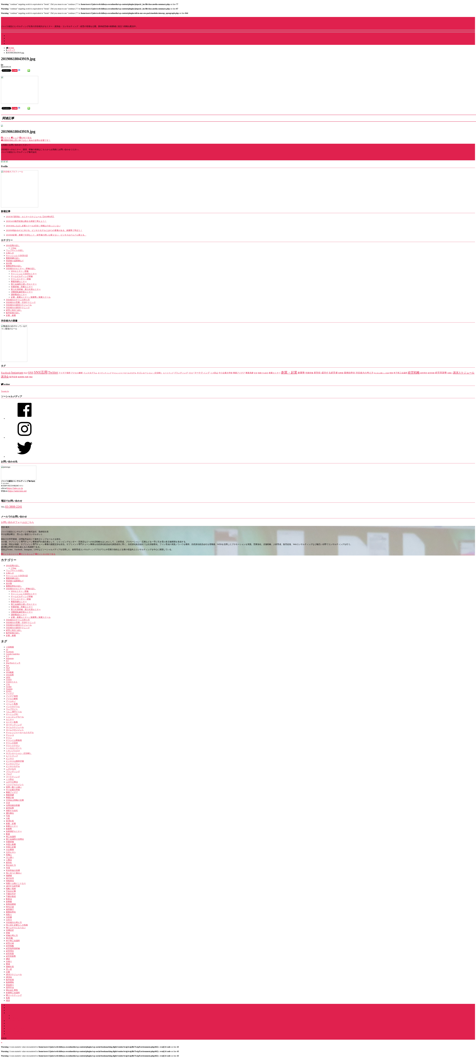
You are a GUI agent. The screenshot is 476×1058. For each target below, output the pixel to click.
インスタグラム (90, 373)
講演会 (5, 376)
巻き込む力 (11, 865)
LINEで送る (26, 138)
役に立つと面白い (14, 873)
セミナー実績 (12, 1026)
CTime (13, 248)
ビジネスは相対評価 (15, 761)
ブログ (191, 373)
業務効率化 (349, 373)
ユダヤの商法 (12, 782)
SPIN (8, 677)
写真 (8, 816)
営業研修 (309, 373)
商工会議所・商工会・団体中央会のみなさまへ (27, 1021)
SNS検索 (10, 672)
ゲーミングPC (12, 714)
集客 (27, 377)
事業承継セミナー (19, 281)
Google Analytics (13, 654)
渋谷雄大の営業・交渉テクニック (21, 302)
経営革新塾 (441, 372)
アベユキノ (11, 701)
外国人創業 (11, 844)
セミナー (10, 719)
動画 (8, 834)
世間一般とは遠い (14, 787)
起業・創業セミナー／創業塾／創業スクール (31, 297)
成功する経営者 (329, 372)
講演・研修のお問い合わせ (18, 1034)
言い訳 (9, 969)
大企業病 (10, 850)
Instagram (17, 372)
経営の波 (10, 943)
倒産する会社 (263, 373)
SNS (30, 372)
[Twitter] (24, 457)
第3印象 (9, 938)
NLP (26, 373)
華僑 (8, 964)
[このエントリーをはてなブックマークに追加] (19, 70)
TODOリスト (12, 682)
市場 (8, 868)
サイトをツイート (11, 554)
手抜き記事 (11, 891)
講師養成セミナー (19, 294)
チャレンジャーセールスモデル (124, 373)
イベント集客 (12, 704)
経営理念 (423, 373)
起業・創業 (11, 315)
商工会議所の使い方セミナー (24, 284)
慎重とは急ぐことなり (16, 883)
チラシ (9, 738)
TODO (9, 680)
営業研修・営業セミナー (22, 287)
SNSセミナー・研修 (20, 271)
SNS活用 (41, 372)
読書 (8, 972)
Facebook (6, 372)
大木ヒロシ (11, 852)
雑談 (31, 377)
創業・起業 (289, 372)
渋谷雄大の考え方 (364, 373)
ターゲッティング (105, 373)
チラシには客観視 (14, 740)
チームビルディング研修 (22, 276)
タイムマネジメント (15, 730)
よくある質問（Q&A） (16, 1028)
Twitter (53, 372)
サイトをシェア (28, 554)
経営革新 (431, 373)
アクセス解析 (77, 373)
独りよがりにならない (16, 928)
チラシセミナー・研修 (21, 279)
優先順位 (10, 813)
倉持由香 (10, 808)
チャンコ (10, 735)
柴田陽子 (10, 909)
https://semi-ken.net (17, 491)
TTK (8, 684)
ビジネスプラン (13, 764)
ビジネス (10, 758)
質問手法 (10, 987)
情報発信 (10, 881)
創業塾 (301, 372)
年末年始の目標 (13, 870)
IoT (7, 661)
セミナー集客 (12, 722)
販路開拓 (21, 377)
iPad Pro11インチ (13, 663)
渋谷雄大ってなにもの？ (17, 38)
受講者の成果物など (15, 261)
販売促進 (13, 377)
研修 (391, 373)
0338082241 (8, 156)
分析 (8, 818)
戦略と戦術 (11, 889)
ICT (7, 656)
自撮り (450, 373)
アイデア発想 (64, 373)
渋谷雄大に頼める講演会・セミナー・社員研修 (27, 1013)
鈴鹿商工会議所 (13, 993)
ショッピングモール (15, 717)
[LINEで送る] (29, 70)
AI (7, 649)
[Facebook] (24, 418)
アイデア (10, 693)
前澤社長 (10, 821)
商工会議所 (11, 836)
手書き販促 (11, 896)
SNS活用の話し (13, 245)
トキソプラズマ (13, 751)
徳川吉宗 (10, 878)
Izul (7, 665)
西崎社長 (10, 967)
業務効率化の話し (14, 266)
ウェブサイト (12, 709)
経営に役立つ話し (14, 310)
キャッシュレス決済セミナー (24, 274)
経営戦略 (414, 372)
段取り (9, 915)
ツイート (7, 138)
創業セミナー (275, 373)
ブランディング (181, 373)
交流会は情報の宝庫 (15, 800)
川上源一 (10, 857)
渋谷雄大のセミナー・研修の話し (21, 268)
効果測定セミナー (14, 831)
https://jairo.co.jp (15, 488)
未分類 (9, 263)
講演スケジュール (14, 36)
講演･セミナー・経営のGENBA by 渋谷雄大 (40, 19)
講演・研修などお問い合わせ (19, 43)
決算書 (9, 917)
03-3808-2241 (13, 506)
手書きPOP (11, 894)
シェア (16, 138)
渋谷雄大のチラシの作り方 (18, 300)
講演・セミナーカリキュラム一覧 (26, 1015)
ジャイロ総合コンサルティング (20, 1010)
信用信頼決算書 (13, 805)
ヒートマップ (168, 373)
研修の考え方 (12, 935)
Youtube (9, 689)
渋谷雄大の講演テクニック (18, 307)
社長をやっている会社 (16, 41)
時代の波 (10, 907)
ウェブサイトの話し (15, 250)
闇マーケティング (14, 995)
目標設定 (10, 930)
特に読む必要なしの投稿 (381, 373)
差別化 (317, 372)
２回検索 (10, 647)
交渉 (255, 373)
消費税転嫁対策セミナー (22, 292)
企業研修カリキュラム (21, 1018)
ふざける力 (11, 769)
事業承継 (249, 373)
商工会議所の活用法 (15, 839)
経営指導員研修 (13, 948)
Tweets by (5, 391)
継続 (8, 959)
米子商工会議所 (400, 373)
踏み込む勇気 (12, 990)
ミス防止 (214, 373)
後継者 (9, 876)
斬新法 (9, 899)
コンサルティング (14, 1023)
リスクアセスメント (15, 784)
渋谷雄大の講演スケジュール (19, 305)
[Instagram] (24, 437)
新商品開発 (11, 904)
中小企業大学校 (226, 373)
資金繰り (10, 985)
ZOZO (8, 691)
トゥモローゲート (14, 748)
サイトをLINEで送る (46, 554)
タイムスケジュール (15, 727)
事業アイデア (239, 373)
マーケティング (202, 373)
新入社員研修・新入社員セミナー (26, 289)
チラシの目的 (12, 743)
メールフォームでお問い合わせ (17, 159)
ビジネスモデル (13, 766)
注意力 (9, 920)
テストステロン (13, 745)
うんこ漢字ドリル (14, 712)
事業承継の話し (13, 258)
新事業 (340, 373)
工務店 (9, 860)
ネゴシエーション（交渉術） (150, 373)
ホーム (9, 1005)
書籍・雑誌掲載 (13, 1031)
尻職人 (9, 855)
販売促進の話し (13, 313)
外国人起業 (11, 847)
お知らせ (10, 253)
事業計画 (10, 797)
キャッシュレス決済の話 (17, 255)
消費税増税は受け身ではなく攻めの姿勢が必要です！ (27, 140)
